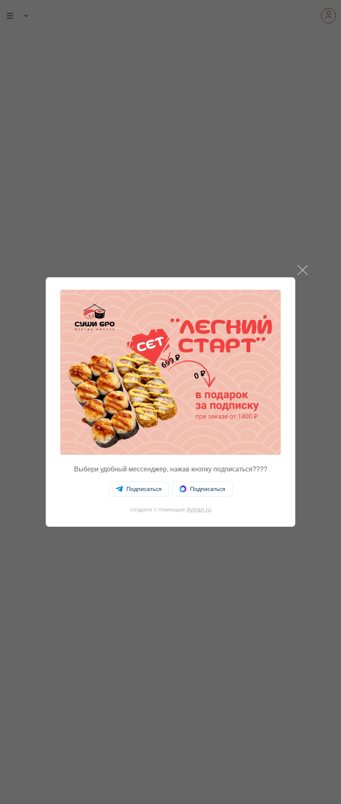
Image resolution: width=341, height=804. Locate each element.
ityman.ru (199, 509)
